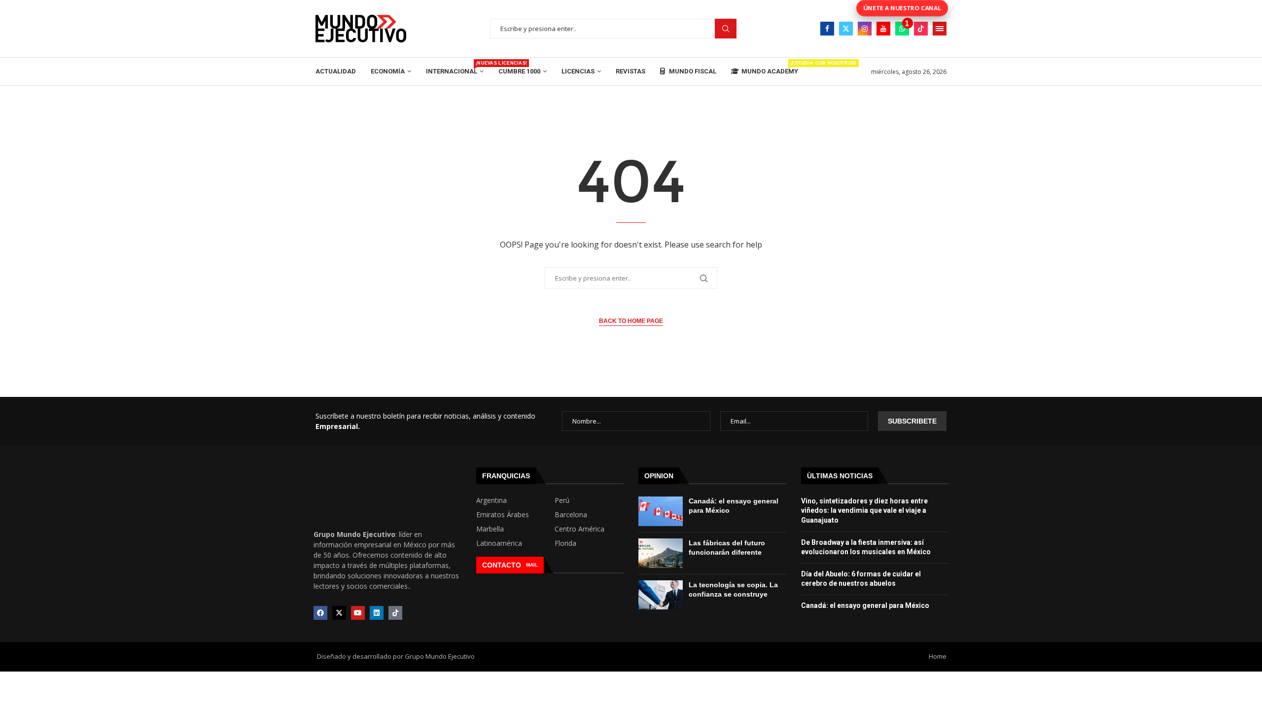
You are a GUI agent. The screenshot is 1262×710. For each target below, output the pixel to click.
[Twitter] (846, 29)
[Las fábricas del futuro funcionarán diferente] (660, 553)
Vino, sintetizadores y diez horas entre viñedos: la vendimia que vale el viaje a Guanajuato (864, 510)
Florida (565, 543)
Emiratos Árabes (502, 514)
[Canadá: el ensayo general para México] (660, 511)
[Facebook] (827, 29)
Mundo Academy (769, 68)
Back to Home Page (631, 321)
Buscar (725, 29)
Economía (388, 71)
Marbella (490, 529)
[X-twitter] (339, 613)
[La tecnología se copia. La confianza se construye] (660, 595)
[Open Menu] (939, 29)
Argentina (491, 500)
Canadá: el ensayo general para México (865, 605)
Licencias (578, 71)
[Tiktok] (921, 29)
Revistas (630, 71)
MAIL (532, 565)
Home (937, 656)
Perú (562, 500)
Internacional (455, 68)
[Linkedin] (377, 613)
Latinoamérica (499, 543)
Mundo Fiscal (691, 71)
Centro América (579, 529)
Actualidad (336, 71)
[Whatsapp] (902, 29)
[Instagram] (865, 29)
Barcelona (571, 514)
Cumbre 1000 (519, 71)
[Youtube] (883, 29)
